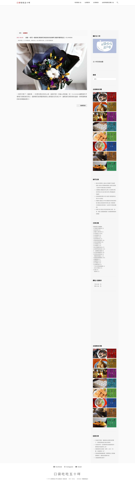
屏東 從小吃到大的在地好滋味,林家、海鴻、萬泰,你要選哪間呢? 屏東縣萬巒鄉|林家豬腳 (106, 211)
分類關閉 (100, 226)
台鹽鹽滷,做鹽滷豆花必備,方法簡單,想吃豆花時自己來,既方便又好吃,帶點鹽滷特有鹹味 (106, 192)
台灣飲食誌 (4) (98, 264)
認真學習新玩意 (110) (99, 249)
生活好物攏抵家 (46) (99, 252)
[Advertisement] (67, 17)
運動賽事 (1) (97, 259)
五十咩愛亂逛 (26, 40)
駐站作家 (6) (97, 230)
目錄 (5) (96, 269)
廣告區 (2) (96, 271)
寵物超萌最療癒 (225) (99, 257)
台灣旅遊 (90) (97, 243)
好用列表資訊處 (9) (99, 254)
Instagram (69, 467)
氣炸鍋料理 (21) (98, 238)
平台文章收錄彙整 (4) (99, 266)
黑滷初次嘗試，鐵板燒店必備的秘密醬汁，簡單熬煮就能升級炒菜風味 (104, 441)
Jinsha (73, 478)
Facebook (59, 467)
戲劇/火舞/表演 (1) (98, 231)
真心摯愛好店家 (40, 40)
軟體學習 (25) (97, 261)
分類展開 (95, 226)
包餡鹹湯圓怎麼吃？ (100, 457)
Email (80, 467)
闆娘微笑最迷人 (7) (99, 256)
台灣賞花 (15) (97, 245)
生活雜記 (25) (97, 262)
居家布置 (20, 40)
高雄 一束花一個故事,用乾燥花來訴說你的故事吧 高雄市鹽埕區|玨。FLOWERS (49, 37)
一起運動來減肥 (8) (99, 250)
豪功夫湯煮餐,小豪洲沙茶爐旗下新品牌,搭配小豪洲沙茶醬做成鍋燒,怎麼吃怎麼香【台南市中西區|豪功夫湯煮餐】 (106, 185)
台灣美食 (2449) (98, 233)
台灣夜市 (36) (97, 237)
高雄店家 (33, 40)
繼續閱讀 (82, 105)
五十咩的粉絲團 (98, 62)
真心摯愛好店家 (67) (99, 247)
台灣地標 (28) (97, 235)
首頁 (20, 33)
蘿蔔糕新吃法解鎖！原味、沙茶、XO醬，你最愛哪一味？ (104, 450)
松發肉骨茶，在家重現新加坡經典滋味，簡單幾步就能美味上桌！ (105, 445)
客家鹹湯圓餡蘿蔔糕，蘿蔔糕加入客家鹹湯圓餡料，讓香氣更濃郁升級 (105, 454)
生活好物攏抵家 (49, 40)
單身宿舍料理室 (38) (99, 240)
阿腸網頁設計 (85, 478)
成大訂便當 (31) (98, 268)
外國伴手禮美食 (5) (99, 228)
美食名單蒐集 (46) (98, 242)
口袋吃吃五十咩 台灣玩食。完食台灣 (58, 478)
